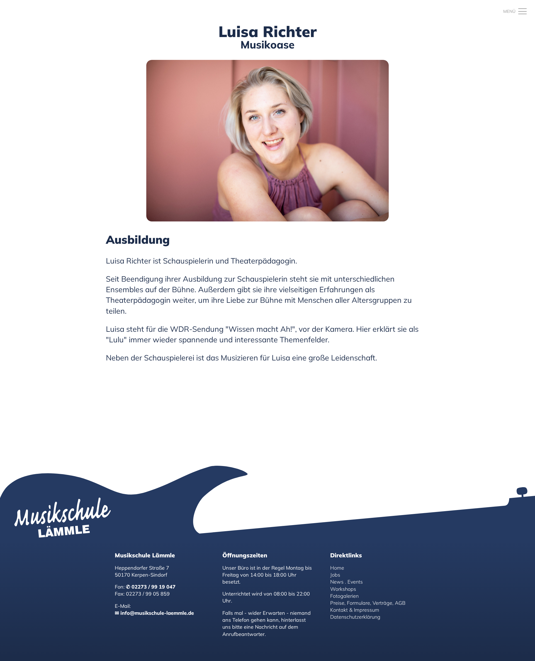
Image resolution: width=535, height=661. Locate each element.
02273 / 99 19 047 (154, 587)
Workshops (343, 589)
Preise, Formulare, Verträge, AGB (367, 603)
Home (337, 568)
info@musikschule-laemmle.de (157, 613)
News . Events (346, 582)
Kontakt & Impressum (354, 610)
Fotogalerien (344, 596)
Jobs (335, 575)
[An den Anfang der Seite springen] (523, 649)
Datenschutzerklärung (355, 617)
